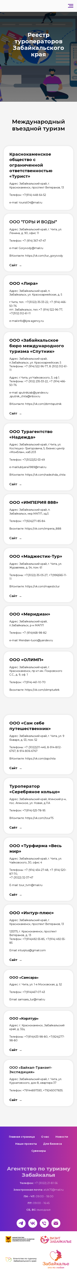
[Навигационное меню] (70, 6)
